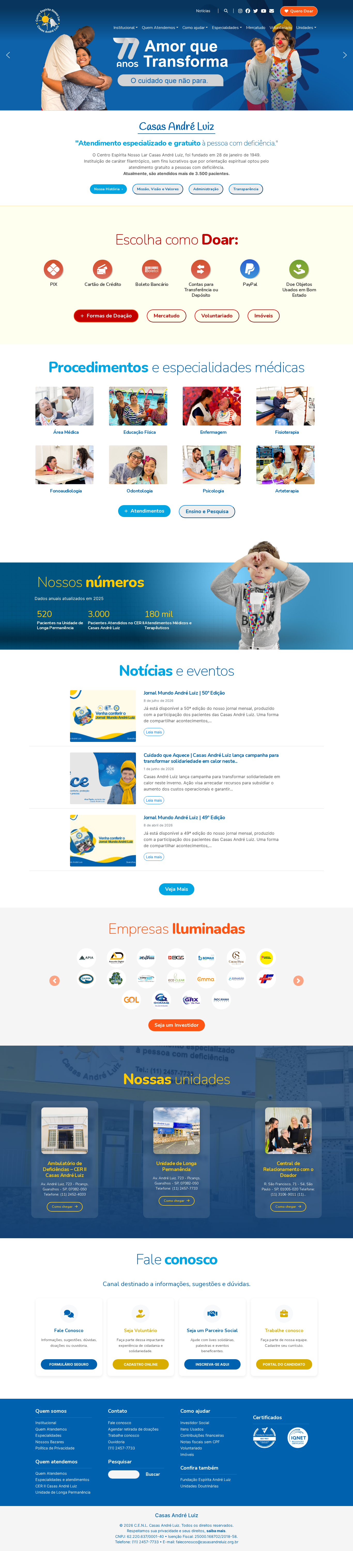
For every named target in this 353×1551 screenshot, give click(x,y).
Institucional (124, 28)
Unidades (304, 28)
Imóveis (187, 1433)
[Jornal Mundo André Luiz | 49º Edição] (103, 840)
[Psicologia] (213, 464)
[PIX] (53, 269)
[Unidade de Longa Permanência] (176, 1109)
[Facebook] (248, 11)
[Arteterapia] (287, 464)
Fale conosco (119, 1402)
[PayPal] (250, 269)
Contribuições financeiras (202, 1414)
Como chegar (62, 1185)
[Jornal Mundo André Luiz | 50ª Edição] (103, 715)
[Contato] (272, 11)
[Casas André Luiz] (47, 19)
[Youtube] (264, 11)
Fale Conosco (68, 1309)
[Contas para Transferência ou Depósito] (201, 269)
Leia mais (154, 732)
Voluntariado (281, 28)
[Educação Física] (139, 406)
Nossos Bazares (49, 1421)
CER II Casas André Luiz (56, 1465)
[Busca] (226, 11)
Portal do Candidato (284, 1343)
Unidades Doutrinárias (199, 1465)
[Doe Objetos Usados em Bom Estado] (299, 269)
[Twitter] (256, 11)
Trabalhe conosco (284, 1309)
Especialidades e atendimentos (62, 1458)
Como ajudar (193, 28)
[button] (176, 55)
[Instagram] (240, 11)
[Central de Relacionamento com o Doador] (288, 1109)
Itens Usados (192, 1408)
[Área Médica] (66, 406)
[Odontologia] (139, 464)
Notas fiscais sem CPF (200, 1421)
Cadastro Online (141, 1343)
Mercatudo (255, 28)
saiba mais (215, 1510)
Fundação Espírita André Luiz (205, 1458)
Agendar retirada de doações (133, 1408)
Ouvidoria (116, 1421)
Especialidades (225, 28)
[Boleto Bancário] (152, 269)
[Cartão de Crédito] (103, 269)
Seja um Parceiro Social (212, 1309)
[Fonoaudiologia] (66, 464)
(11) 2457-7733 (121, 1427)
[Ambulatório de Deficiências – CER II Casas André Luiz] (64, 1109)
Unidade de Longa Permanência (62, 1471)
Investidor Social (194, 1402)
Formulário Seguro (69, 1343)
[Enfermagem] (213, 406)
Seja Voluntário (140, 1309)
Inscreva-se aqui (212, 1343)
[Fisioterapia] (287, 406)
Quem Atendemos (158, 28)
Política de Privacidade (54, 1427)
